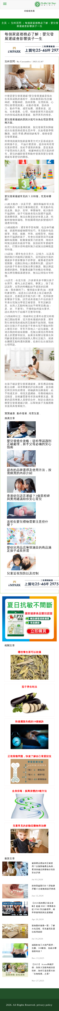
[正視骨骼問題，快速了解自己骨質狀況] (29, 783)
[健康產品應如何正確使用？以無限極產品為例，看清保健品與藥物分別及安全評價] (15, 869)
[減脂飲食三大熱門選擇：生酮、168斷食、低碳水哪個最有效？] (15, 950)
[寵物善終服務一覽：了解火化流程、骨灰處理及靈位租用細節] (15, 931)
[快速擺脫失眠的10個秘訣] (29, 748)
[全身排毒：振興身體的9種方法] (29, 817)
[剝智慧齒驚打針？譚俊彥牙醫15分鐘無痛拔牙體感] (15, 891)
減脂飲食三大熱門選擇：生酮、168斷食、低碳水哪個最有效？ (44, 948)
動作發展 (22, 413)
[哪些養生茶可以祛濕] (29, 679)
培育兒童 (34, 413)
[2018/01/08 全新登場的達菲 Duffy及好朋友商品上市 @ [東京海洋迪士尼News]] (29, 429)
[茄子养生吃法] (29, 713)
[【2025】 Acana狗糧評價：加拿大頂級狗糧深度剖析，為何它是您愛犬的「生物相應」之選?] (15, 970)
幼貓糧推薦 (29, 11)
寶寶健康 (10, 413)
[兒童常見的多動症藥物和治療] (29, 852)
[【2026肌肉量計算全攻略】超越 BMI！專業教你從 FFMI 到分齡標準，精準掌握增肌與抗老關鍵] (15, 908)
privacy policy (44, 1005)
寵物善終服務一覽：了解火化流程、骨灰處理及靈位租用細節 (43, 928)
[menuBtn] (5, 3)
